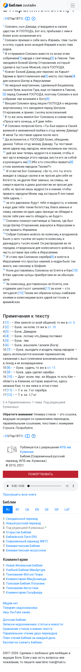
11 (4, 170)
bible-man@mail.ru (54, 662)
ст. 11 (51, 367)
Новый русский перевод (23, 523)
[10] (75, 270)
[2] (52, 58)
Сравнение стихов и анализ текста (27, 629)
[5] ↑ (8, 340)
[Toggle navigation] (72, 5)
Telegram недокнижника (20, 608)
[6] (47, 99)
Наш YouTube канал (16, 612)
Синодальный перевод (22, 519)
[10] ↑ (10, 377)
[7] (29, 162)
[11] (47, 288)
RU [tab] (8, 509)
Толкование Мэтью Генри (24, 574)
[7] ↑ (9, 349)
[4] (73, 76)
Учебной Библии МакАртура (25, 570)
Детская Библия (14, 620)
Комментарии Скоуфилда (24, 592)
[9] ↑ (9, 372)
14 (4, 233)
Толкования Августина (22, 588)
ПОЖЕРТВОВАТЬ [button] (40, 474)
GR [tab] (56, 509)
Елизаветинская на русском (26, 550)
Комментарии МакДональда (26, 579)
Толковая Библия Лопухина (25, 583)
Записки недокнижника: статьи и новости (33, 624)
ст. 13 (52, 327)
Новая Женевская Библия (24, 565)
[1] (20, 58)
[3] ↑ (8, 331)
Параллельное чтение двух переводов (30, 633)
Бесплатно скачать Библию (22, 642)
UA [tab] (27, 509)
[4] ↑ (8, 336)
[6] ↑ (8, 345)
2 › (23, 18)
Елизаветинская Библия (23, 546)
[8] (71, 162)
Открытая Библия (18, 532)
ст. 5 (71, 322)
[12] (20, 293)
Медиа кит (10, 603)
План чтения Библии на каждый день (29, 638)
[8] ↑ (9, 367)
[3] (46, 76)
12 (4, 202)
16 (4, 269)
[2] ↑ (8, 327)
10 (4, 152)
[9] (52, 257)
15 (4, 256)
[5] (4, 94)
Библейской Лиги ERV (21, 537)
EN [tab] (37, 509)
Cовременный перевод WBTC (27, 541)
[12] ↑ (10, 395)
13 (4, 220)
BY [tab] (17, 509)
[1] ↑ (8, 322)
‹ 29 (5, 18)
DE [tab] (47, 509)
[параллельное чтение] (27, 18)
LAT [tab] (67, 509)
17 (4, 283)
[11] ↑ (10, 390)
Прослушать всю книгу (19, 494)
